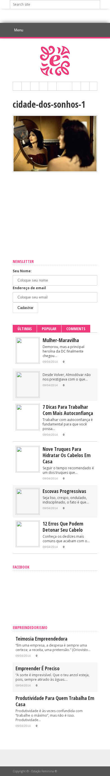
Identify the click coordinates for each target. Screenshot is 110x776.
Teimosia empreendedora (41, 639)
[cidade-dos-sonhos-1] (55, 170)
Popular (49, 328)
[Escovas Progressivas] (27, 512)
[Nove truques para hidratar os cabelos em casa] (27, 470)
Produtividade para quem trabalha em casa (55, 701)
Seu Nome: (22, 271)
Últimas (24, 328)
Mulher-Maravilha (61, 340)
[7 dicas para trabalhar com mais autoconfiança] (27, 428)
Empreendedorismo (30, 627)
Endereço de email (29, 288)
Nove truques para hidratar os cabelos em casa (67, 455)
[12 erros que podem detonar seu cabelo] (27, 545)
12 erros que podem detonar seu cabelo (63, 526)
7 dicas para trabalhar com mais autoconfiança (68, 410)
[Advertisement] (60, 16)
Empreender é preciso (38, 668)
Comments (75, 328)
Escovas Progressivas (64, 491)
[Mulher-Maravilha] (27, 361)
